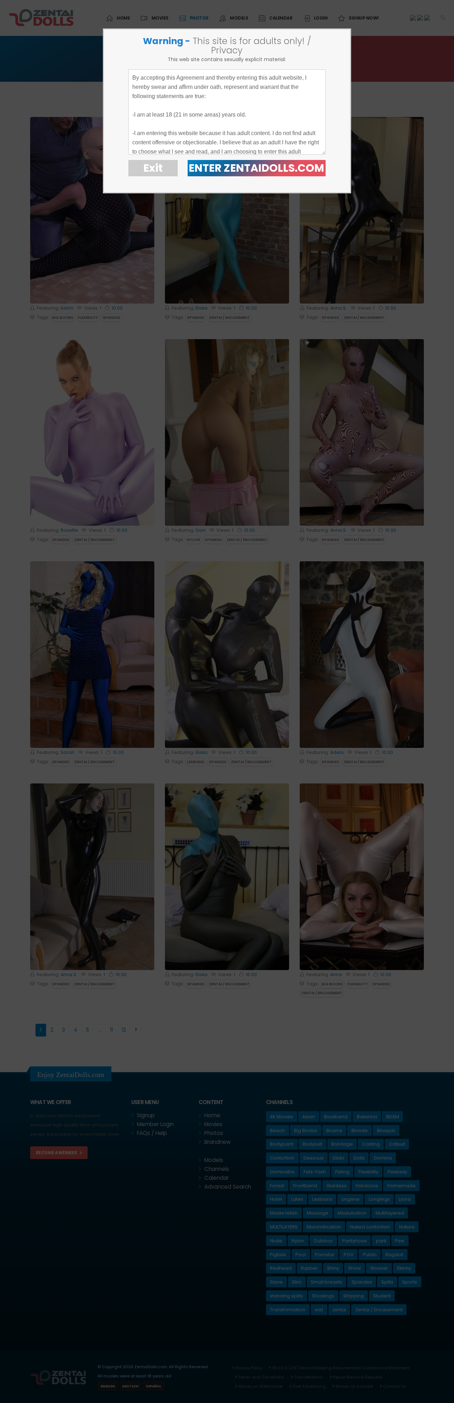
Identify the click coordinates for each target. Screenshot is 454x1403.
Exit (153, 168)
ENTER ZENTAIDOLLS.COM (256, 168)
